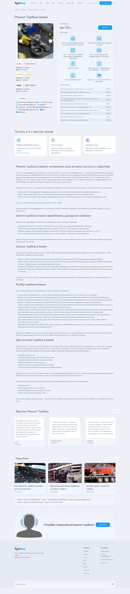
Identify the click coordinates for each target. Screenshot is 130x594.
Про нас (33, 3)
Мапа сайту (104, 563)
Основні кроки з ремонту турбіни (98, 487)
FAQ (47, 3)
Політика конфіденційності (106, 555)
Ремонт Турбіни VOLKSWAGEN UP (29, 500)
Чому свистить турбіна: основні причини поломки (28, 487)
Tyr (20, 3)
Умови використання (107, 559)
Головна (86, 551)
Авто (41, 3)
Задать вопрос (105, 551)
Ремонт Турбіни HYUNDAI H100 (79, 500)
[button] (114, 3)
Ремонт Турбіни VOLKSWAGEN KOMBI (30, 502)
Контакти (80, 3)
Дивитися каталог (22, 153)
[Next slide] (50, 41)
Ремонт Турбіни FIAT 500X (54, 502)
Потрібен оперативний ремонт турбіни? (69, 525)
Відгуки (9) (70, 3)
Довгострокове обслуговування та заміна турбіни (64, 487)
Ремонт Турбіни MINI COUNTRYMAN (54, 500)
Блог (53, 3)
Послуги (60, 3)
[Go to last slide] (20, 41)
